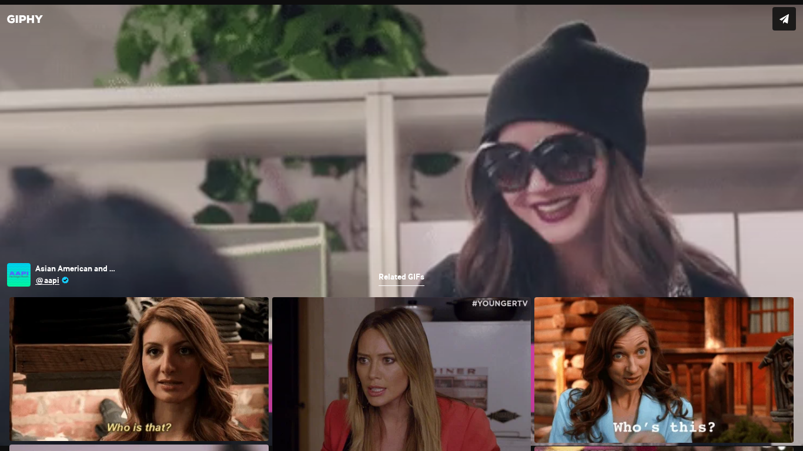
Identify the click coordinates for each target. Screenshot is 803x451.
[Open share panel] (784, 19)
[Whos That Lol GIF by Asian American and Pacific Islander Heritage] (401, 225)
